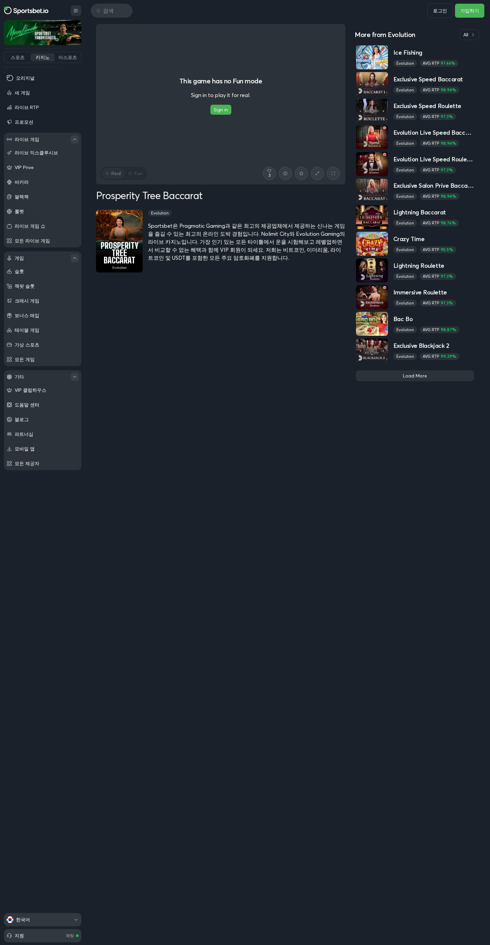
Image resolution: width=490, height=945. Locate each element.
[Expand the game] (317, 173)
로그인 (440, 11)
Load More (415, 376)
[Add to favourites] (301, 173)
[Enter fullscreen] (333, 173)
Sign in (221, 110)
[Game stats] (285, 173)
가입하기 (469, 11)
